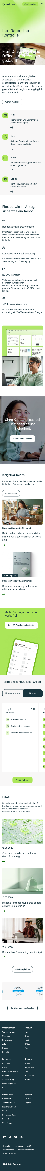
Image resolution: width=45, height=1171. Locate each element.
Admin (27, 1048)
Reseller (5, 1075)
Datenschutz (8, 1150)
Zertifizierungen (8, 1103)
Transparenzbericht (26, 1150)
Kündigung (29, 1075)
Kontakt (5, 1052)
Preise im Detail (22, 780)
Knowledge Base (9, 1115)
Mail (26, 1032)
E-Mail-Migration (9, 1083)
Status (27, 1079)
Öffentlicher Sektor (10, 1071)
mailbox (8, 4)
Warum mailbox (12, 102)
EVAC (4, 1087)
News (4, 1111)
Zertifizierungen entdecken (22, 1008)
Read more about (22, 548)
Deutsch (28, 1099)
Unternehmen (12, 693)
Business (6, 1063)
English (28, 1103)
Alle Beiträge (11, 493)
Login (27, 1071)
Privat (4, 1067)
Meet (27, 1040)
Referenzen (7, 1040)
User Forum (7, 1123)
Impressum (18, 1146)
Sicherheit (6, 1099)
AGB (29, 1146)
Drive (27, 1036)
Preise (27, 1063)
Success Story (8, 1079)
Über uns (6, 1036)
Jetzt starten (30, 4)
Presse (5, 1048)
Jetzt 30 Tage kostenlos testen (21, 625)
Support (5, 1119)
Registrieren (30, 1067)
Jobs (4, 1044)
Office (27, 1044)
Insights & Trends (9, 1107)
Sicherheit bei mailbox (22, 439)
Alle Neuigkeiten (22, 969)
